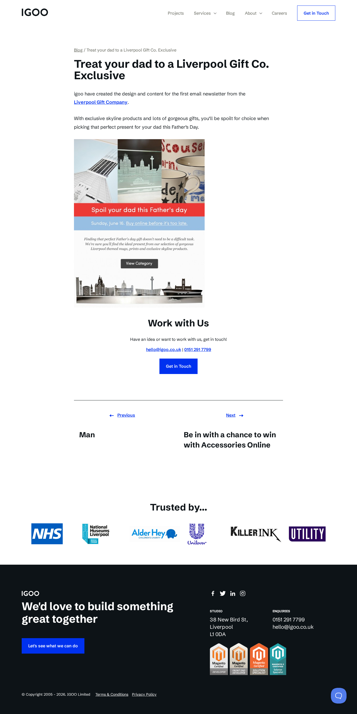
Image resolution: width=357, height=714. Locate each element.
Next (230, 415)
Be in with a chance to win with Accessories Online (230, 439)
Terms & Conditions (111, 694)
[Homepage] (35, 13)
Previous (126, 415)
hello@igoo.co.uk (163, 349)
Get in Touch (316, 13)
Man (87, 434)
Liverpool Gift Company (101, 102)
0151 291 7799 (197, 349)
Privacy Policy (144, 694)
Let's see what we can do (53, 645)
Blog (78, 50)
